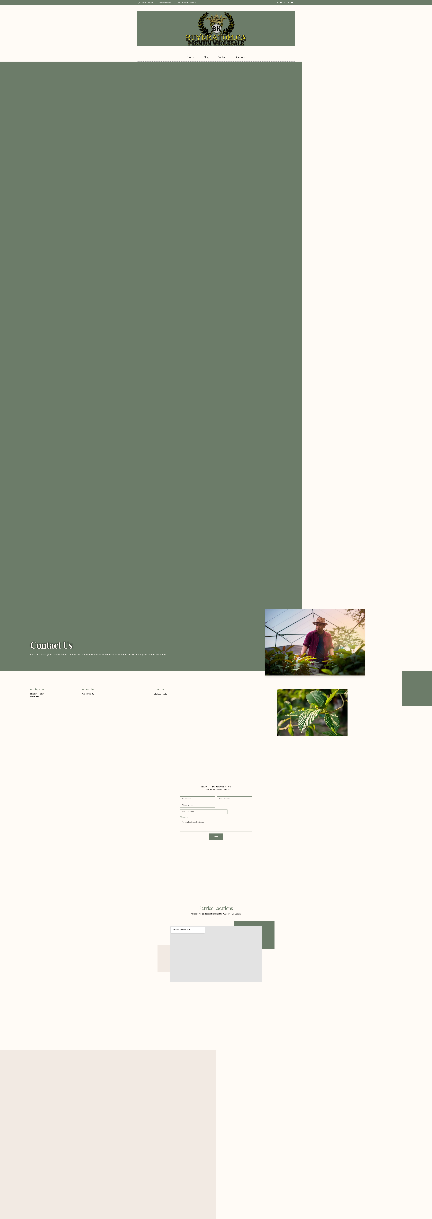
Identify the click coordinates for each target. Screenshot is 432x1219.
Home (190, 57)
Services (240, 57)
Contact (222, 57)
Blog (206, 57)
